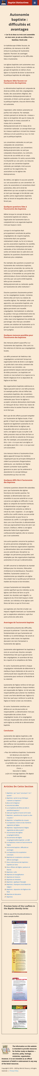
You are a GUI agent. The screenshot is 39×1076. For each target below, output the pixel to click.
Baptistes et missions (13, 877)
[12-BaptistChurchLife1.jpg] (19, 1017)
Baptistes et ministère (14, 879)
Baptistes (10, 897)
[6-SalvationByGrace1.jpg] (19, 960)
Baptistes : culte (12, 872)
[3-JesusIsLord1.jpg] (19, 932)
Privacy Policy (14, 1071)
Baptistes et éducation (14, 894)
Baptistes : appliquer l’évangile (16, 882)
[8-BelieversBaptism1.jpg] (19, 989)
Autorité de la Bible (13, 805)
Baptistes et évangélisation (15, 874)
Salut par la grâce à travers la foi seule (19, 813)
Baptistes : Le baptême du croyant (18, 820)
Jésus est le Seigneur (13, 803)
